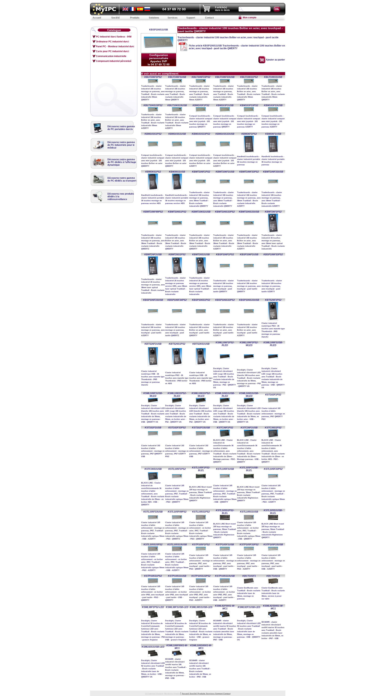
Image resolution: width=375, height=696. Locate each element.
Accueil (186, 693)
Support (219, 693)
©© (146, 693)
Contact (226, 693)
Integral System (155, 693)
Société (193, 693)
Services (210, 693)
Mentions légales (172, 693)
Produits (201, 693)
